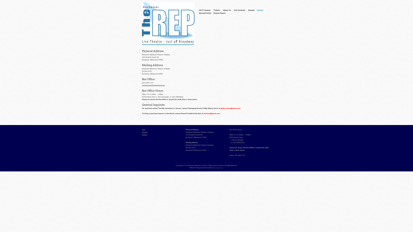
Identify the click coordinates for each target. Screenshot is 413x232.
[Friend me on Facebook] (266, 2)
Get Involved (239, 10)
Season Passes (219, 13)
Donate (251, 10)
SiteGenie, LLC (218, 168)
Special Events (205, 13)
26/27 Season (204, 10)
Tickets (216, 10)
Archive (144, 135)
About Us (227, 10)
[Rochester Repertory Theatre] (168, 41)
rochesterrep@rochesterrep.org (153, 85)
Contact (260, 10)
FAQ (143, 129)
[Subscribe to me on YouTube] (269, 2)
